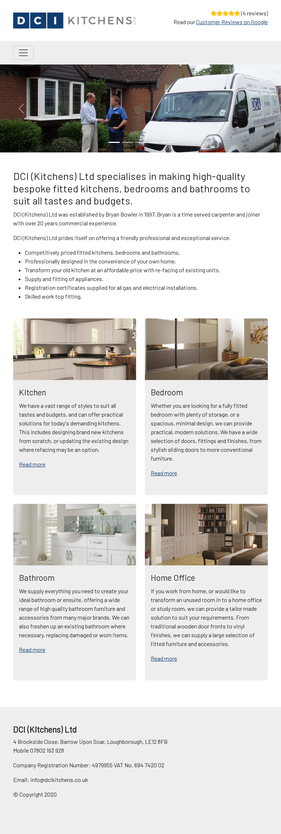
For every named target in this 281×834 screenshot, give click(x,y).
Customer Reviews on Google (232, 21)
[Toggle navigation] (23, 52)
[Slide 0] (114, 142)
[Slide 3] (153, 142)
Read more (32, 464)
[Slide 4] (166, 142)
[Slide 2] (140, 142)
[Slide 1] (127, 142)
